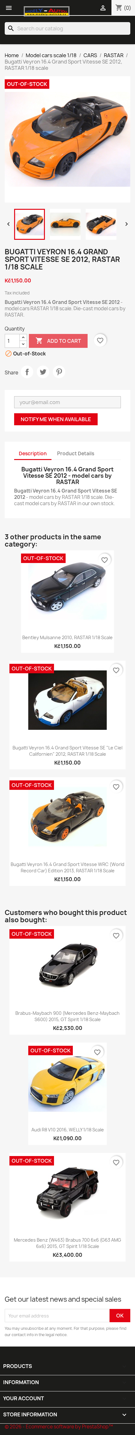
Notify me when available (56, 419)
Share (27, 372)
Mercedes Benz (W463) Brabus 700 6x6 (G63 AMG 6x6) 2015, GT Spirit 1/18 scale (67, 1243)
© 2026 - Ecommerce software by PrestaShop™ (59, 1426)
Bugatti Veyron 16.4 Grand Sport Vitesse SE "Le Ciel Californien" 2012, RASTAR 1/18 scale (67, 751)
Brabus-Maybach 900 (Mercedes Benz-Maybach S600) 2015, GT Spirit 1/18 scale (67, 1016)
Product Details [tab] (75, 453)
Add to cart (58, 340)
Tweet (43, 372)
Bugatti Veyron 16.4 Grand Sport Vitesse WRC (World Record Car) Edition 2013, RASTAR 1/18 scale (67, 867)
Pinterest (59, 372)
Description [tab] (33, 453)
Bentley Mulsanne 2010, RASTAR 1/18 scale (67, 637)
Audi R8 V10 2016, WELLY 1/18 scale (67, 1130)
